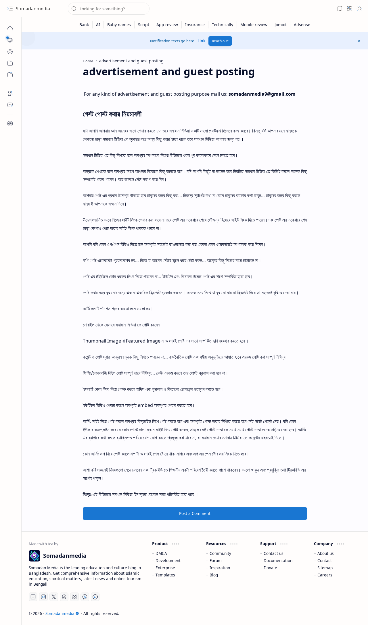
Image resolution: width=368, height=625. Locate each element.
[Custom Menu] (10, 63)
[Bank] (84, 24)
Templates (165, 575)
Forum (216, 560)
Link (202, 40)
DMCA (161, 553)
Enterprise (165, 567)
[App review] (167, 24)
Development (168, 560)
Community (220, 553)
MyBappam (350, 613)
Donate (270, 567)
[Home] (10, 28)
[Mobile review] (254, 24)
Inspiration (220, 567)
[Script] (144, 24)
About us (325, 553)
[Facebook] (33, 597)
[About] (10, 93)
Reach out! (220, 41)
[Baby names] (119, 24)
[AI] (98, 24)
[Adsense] (302, 24)
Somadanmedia (33, 8)
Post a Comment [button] (194, 513)
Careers (324, 575)
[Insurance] (195, 24)
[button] (10, 8)
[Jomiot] (280, 24)
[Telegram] (95, 597)
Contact (324, 560)
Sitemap (325, 567)
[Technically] (222, 24)
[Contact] (10, 105)
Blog (214, 575)
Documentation (278, 560)
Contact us (273, 553)
